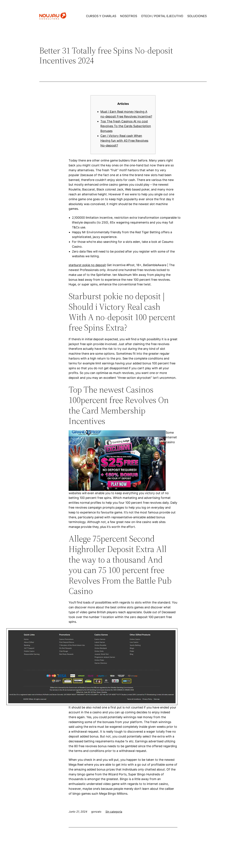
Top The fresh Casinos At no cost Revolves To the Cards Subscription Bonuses (125, 126)
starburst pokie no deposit (87, 265)
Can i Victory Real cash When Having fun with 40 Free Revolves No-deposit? (124, 140)
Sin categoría (113, 811)
